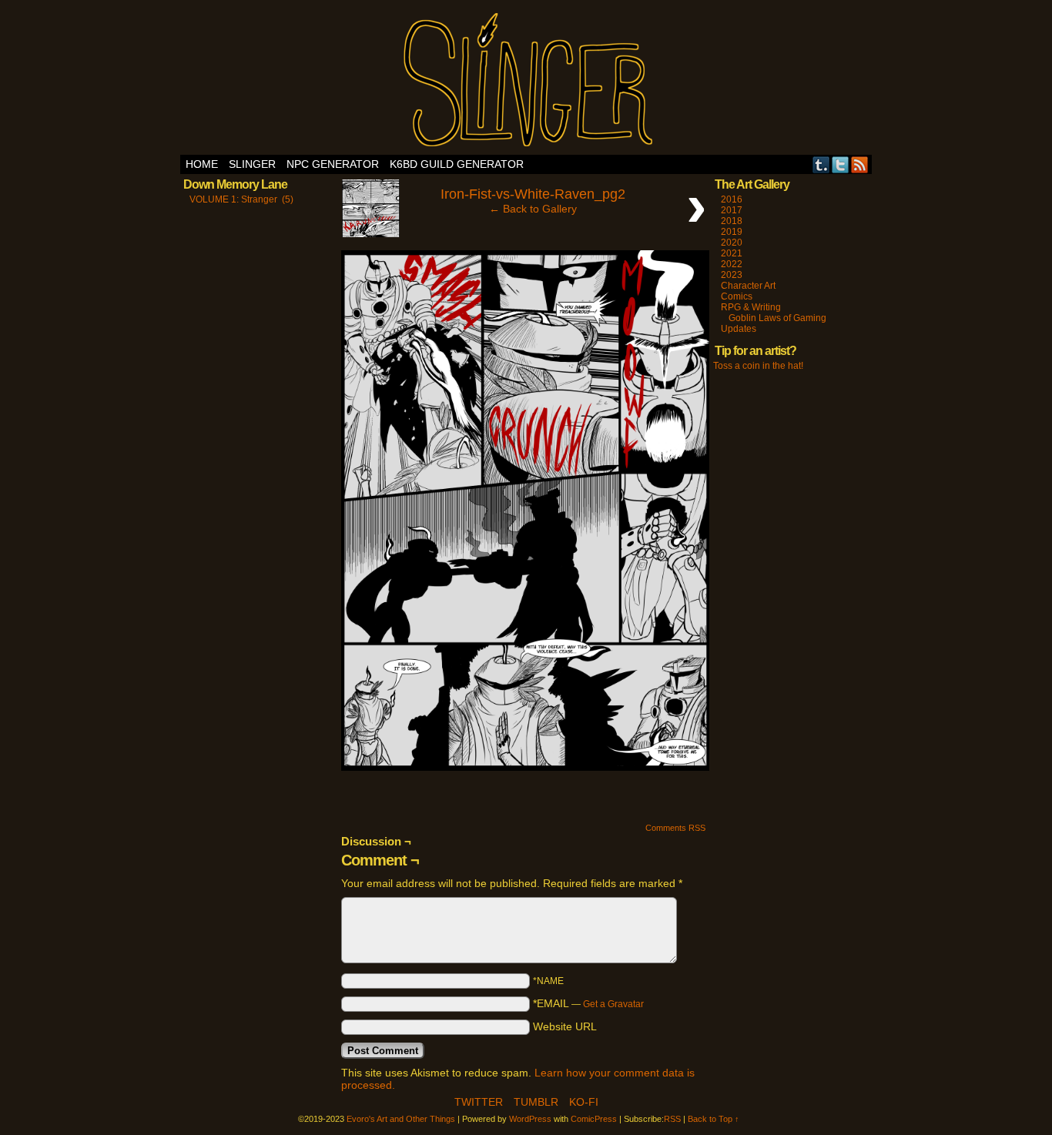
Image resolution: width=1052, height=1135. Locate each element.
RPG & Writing (751, 307)
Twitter (840, 164)
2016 (731, 199)
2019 (731, 231)
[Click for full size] (525, 767)
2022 (731, 264)
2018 (731, 221)
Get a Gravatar (613, 1004)
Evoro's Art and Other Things (526, 81)
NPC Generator (332, 164)
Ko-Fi (583, 1102)
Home (202, 164)
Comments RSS (675, 827)
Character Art (748, 285)
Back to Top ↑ (713, 1118)
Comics (736, 296)
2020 (731, 242)
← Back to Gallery (533, 209)
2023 (731, 275)
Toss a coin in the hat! (758, 365)
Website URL (565, 1026)
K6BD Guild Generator (457, 164)
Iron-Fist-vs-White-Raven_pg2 (533, 194)
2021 (731, 253)
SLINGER (252, 164)
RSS (859, 164)
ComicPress (594, 1118)
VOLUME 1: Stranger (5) (241, 199)
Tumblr (821, 164)
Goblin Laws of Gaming (777, 318)
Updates (738, 328)
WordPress (530, 1118)
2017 (731, 210)
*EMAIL (588, 1003)
